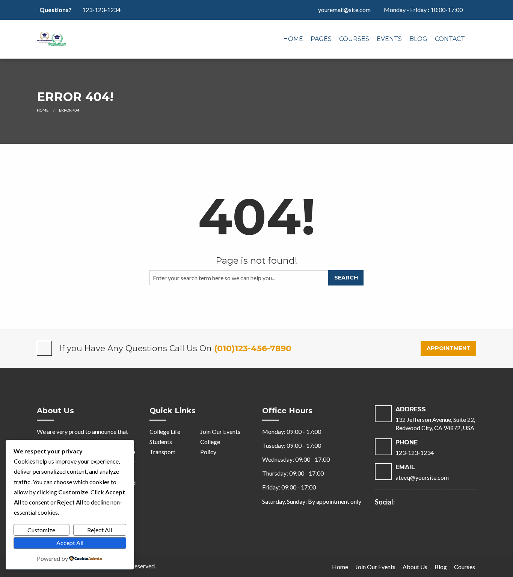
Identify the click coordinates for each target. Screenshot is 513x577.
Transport (162, 451)
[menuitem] (293, 39)
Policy (208, 451)
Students (160, 441)
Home (293, 38)
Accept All (69, 542)
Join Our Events (220, 431)
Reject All (99, 529)
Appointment (449, 348)
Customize (41, 529)
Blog (418, 38)
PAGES (321, 38)
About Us (415, 566)
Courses (354, 38)
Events (389, 38)
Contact (450, 38)
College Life (164, 431)
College (210, 441)
